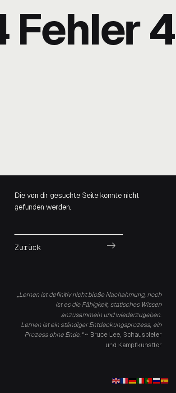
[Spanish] (165, 380)
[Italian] (141, 380)
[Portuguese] (149, 380)
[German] (133, 380)
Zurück (27, 247)
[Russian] (157, 380)
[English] (116, 380)
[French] (124, 380)
